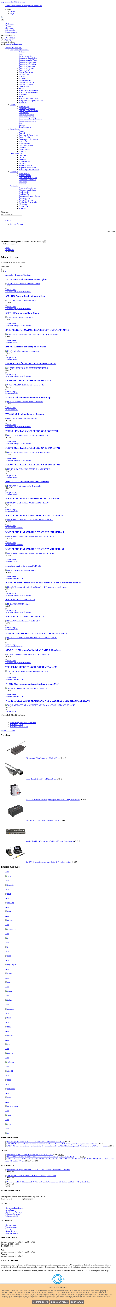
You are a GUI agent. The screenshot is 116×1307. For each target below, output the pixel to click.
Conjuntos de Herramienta (28, 135)
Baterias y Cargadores (27, 109)
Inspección (23, 141)
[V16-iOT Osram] (8, 731)
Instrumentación (24, 143)
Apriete (21, 131)
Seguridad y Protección (27, 168)
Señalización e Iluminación (28, 98)
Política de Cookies (12, 1216)
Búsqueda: (4, 212)
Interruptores (23, 78)
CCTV (21, 157)
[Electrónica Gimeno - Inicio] (2, 18)
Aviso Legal (9, 1210)
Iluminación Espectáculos (28, 202)
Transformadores (25, 127)
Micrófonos (23, 204)
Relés (21, 96)
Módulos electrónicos (26, 82)
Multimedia (14, 186)
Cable (21, 54)
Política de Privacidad (13, 1214)
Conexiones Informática (27, 180)
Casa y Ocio (23, 155)
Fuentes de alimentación (27, 121)
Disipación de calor (26, 72)
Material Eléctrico (25, 166)
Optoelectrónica (24, 86)
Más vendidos (10, 30)
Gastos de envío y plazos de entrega (11, 1232)
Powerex (22, 125)
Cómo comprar (10, 1225)
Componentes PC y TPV (28, 178)
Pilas (20, 123)
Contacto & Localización (14, 1208)
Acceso (12, 12)
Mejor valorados (11, 32)
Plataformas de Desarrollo (28, 92)
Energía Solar (24, 74)
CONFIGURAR (77, 1302)
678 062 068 (9, 40)
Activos (22, 52)
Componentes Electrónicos (19, 50)
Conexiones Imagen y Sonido (29, 196)
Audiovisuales (24, 192)
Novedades (9, 28)
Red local (22, 184)
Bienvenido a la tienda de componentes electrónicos (23, 6)
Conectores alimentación (28, 58)
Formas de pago (11, 1227)
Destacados (9, 24)
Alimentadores (24, 107)
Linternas (22, 163)
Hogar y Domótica (16, 153)
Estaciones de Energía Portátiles (30, 119)
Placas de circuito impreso (28, 90)
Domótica (22, 159)
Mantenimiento (24, 149)
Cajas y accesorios (25, 56)
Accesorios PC (24, 174)
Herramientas (14, 129)
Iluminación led (24, 161)
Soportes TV (23, 206)
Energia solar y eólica (26, 115)
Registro (13, 14)
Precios (8, 1229)
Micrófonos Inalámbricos (14, 528)
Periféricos (23, 182)
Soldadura (22, 151)
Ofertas (8, 26)
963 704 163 (10, 38)
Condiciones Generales (13, 1212)
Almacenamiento (25, 176)
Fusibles (22, 76)
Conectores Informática (27, 64)
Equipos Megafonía (26, 200)
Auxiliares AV (24, 194)
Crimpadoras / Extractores (28, 139)
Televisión (22, 208)
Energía (13, 105)
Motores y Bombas (26, 84)
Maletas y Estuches (26, 145)
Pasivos (21, 88)
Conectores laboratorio (27, 66)
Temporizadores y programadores (31, 101)
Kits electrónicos (25, 80)
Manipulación (24, 147)
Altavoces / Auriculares (27, 190)
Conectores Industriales (27, 62)
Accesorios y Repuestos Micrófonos (18, 275)
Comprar (20, 224)
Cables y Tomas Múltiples (28, 111)
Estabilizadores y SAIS (27, 117)
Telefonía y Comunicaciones (29, 170)
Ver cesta (13, 224)
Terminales (23, 103)
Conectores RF (24, 70)
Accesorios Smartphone (27, 188)
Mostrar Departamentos (13, 48)
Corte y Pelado (24, 137)
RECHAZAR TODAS (59, 1302)
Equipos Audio (24, 198)
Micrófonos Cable (11, 342)
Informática (14, 172)
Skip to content (19, 2)
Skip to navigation (7, 2)
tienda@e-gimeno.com (14, 44)
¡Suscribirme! (27, 1199)
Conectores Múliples (26, 68)
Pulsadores (23, 94)
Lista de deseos (10, 290)
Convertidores (24, 113)
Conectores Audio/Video (28, 60)
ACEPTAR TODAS (40, 1302)
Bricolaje (22, 133)
